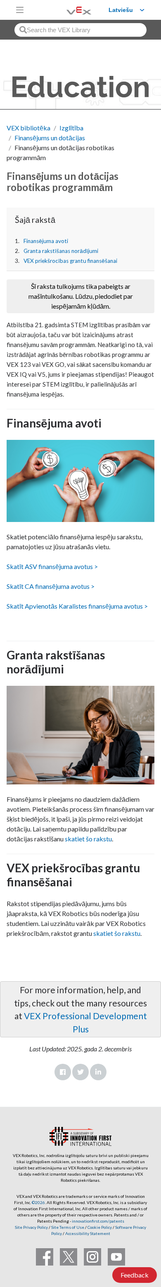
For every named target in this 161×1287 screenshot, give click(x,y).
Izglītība (71, 128)
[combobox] (80, 30)
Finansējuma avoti (46, 241)
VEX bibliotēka (28, 128)
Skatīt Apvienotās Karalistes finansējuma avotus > (77, 606)
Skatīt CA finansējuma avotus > (51, 586)
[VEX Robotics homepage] (69, 10)
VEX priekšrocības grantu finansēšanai (70, 260)
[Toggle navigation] (20, 10)
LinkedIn (98, 1072)
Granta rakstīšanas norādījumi (61, 251)
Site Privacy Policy (31, 1227)
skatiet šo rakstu (88, 839)
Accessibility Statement (87, 1233)
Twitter (80, 1072)
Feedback (135, 1275)
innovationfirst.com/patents (98, 1221)
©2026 (38, 1202)
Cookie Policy (100, 1227)
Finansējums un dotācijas (49, 138)
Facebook (62, 1072)
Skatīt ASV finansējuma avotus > (52, 566)
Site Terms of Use (67, 1227)
